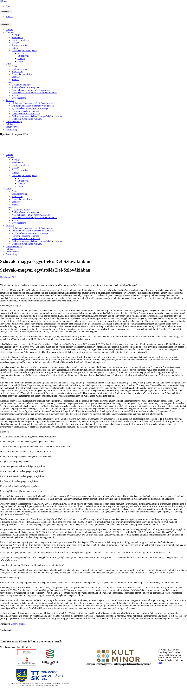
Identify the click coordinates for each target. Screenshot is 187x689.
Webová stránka (18, 624)
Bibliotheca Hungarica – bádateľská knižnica (32, 103)
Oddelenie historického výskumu (27, 119)
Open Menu (6, 11)
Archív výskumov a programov (26, 87)
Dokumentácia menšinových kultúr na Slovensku (34, 92)
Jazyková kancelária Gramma (25, 111)
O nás (8, 63)
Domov (9, 29)
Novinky (10, 32)
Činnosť (9, 82)
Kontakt (9, 6)
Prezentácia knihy (20, 45)
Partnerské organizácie (22, 74)
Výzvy (21, 53)
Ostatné (15, 48)
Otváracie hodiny (14, 121)
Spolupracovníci (19, 69)
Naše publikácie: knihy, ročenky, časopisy (31, 90)
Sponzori (16, 77)
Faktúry (21, 61)
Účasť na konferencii (21, 40)
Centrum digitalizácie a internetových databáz (33, 105)
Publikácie (10, 124)
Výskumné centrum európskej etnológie (30, 108)
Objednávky (23, 56)
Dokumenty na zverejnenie (24, 50)
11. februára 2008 (8, 277)
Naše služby (17, 71)
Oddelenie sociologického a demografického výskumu (37, 116)
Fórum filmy (11, 129)
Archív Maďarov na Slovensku (26, 113)
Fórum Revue (12, 126)
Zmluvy (21, 58)
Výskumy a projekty (21, 84)
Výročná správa (19, 98)
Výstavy (15, 42)
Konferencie (17, 37)
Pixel (160, 663)
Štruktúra (10, 100)
